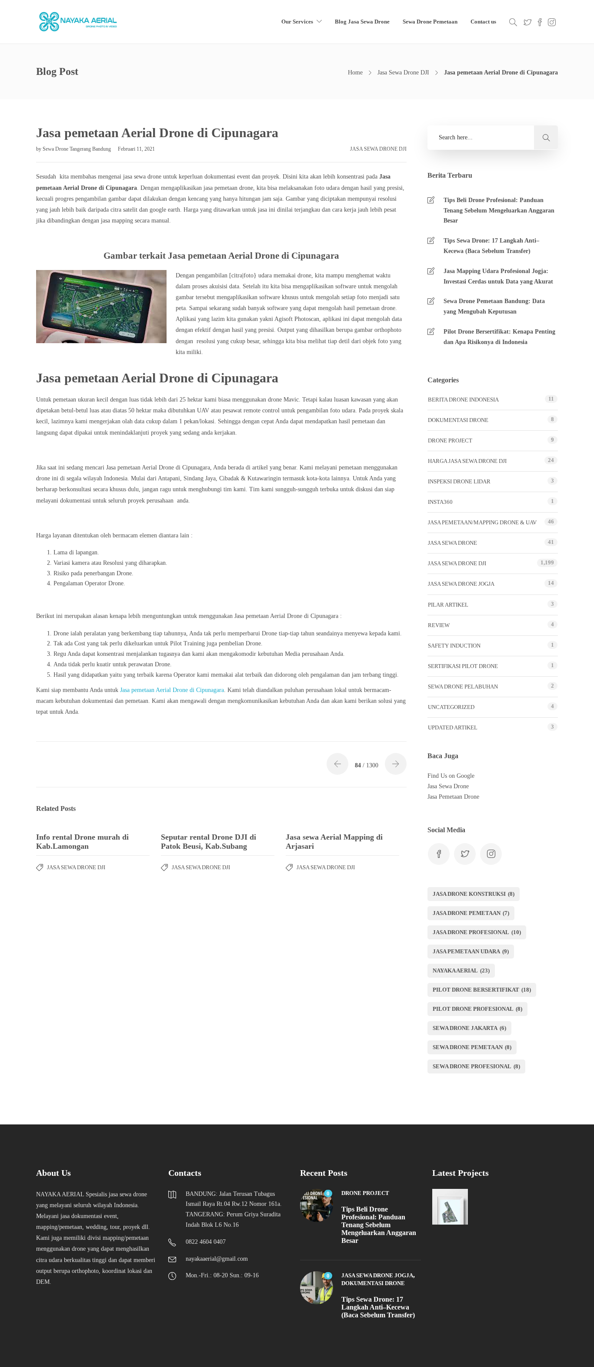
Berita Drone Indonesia (463, 399)
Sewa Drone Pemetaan (430, 21)
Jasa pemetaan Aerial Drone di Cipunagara (172, 690)
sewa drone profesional (476, 1066)
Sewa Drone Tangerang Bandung (77, 149)
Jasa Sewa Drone (452, 543)
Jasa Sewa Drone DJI (403, 72)
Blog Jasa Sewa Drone (362, 21)
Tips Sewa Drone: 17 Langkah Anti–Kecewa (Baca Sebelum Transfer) (491, 245)
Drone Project (450, 440)
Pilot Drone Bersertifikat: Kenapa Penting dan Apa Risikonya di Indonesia (499, 336)
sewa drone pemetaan (472, 1047)
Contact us (483, 21)
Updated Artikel (452, 727)
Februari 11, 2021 (136, 149)
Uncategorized (451, 707)
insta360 (440, 502)
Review (439, 625)
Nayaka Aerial (461, 970)
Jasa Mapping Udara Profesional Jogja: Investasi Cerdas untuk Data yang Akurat (498, 276)
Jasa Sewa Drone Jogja (461, 584)
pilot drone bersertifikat (482, 989)
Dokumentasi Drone (458, 420)
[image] (78, 22)
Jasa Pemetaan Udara (471, 951)
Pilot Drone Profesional (477, 1009)
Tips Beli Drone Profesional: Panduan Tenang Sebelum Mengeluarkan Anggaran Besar (499, 210)
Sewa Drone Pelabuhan (463, 686)
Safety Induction (454, 645)
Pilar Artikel (448, 604)
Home (355, 72)
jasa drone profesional (477, 932)
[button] (546, 137)
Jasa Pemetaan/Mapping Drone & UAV (482, 522)
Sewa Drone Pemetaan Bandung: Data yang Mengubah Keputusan (494, 306)
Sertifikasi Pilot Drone (463, 666)
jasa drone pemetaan (471, 913)
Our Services (297, 21)
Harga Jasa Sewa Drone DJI (467, 461)
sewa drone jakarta (469, 1028)
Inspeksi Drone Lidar (459, 481)
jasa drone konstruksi (473, 894)
